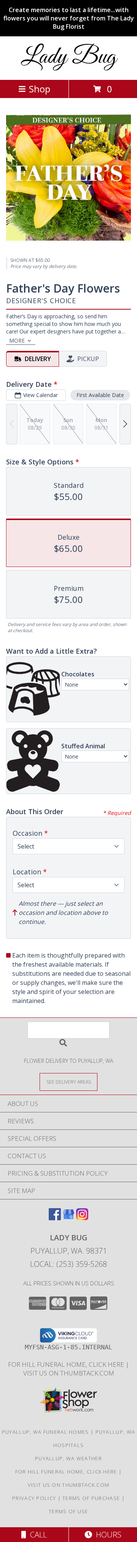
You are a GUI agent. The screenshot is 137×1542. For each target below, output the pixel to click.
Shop (39, 89)
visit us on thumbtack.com (68, 1373)
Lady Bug (68, 57)
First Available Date (100, 395)
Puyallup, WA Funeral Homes (45, 1431)
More (17, 340)
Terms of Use (68, 1511)
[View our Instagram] (82, 1217)
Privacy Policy (34, 1498)
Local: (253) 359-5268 (68, 1264)
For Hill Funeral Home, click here (67, 1364)
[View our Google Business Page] (68, 1217)
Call (36, 1535)
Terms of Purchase (91, 1498)
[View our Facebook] (55, 1217)
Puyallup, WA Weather (68, 1458)
